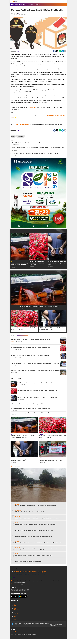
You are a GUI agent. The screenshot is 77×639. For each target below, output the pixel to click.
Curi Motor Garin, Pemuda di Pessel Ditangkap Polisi (26, 143)
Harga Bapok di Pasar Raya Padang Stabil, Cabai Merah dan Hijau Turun (38, 263)
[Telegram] (62, 51)
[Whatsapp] (17, 590)
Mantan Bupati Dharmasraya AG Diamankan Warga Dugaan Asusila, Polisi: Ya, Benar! (38, 543)
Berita (15, 604)
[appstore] (14, 597)
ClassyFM (16, 631)
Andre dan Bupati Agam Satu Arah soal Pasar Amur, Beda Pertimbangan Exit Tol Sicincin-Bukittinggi (35, 371)
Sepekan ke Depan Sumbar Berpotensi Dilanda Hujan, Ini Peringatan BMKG (35, 505)
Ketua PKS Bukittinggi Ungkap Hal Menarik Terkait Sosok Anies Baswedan (35, 524)
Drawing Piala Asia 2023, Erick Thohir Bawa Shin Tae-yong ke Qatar (33, 536)
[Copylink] (65, 51)
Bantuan (16, 603)
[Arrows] (11, 245)
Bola (15, 605)
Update (15, 617)
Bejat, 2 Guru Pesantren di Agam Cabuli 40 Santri (28, 561)
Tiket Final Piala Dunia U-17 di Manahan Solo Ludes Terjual (31, 512)
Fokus (15, 608)
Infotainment (16, 609)
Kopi (14, 612)
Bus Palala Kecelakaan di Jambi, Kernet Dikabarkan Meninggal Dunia (34, 555)
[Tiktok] (28, 590)
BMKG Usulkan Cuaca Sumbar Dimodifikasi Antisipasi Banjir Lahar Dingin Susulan (37, 518)
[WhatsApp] (60, 51)
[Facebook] (54, 51)
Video (15, 619)
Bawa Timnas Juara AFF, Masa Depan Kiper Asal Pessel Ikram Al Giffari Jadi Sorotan (35, 153)
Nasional (16, 613)
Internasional (17, 611)
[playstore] (23, 597)
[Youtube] (25, 590)
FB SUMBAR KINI (31, 107)
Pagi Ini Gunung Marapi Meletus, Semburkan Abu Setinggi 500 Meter (34, 530)
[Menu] (11, 1)
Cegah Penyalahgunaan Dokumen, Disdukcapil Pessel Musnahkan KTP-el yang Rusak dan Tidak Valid (38, 148)
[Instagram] (22, 590)
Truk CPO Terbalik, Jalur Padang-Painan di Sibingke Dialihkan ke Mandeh (19, 264)
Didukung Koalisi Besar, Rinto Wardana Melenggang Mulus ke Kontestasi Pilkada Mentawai (40, 549)
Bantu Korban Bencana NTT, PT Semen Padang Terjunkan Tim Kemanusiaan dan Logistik (35, 363)
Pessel (13, 136)
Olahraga (16, 615)
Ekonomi (15, 607)
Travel (15, 616)
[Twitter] (57, 51)
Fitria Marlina (14, 13)
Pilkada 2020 (20, 136)
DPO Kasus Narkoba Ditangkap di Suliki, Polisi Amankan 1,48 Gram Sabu (57, 263)
